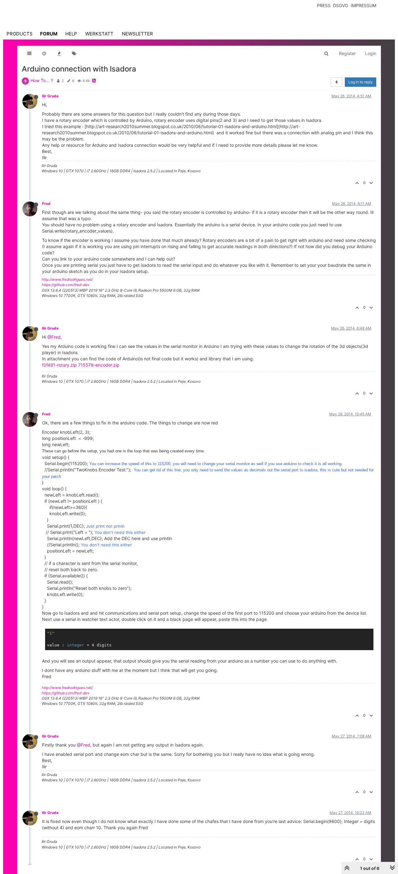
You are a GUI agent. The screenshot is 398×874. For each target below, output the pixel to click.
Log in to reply (360, 82)
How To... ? (41, 80)
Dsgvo (340, 5)
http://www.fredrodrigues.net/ (67, 279)
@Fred (54, 337)
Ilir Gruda (50, 96)
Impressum (363, 5)
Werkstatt (99, 34)
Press (324, 5)
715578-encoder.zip (98, 365)
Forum (49, 34)
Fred (46, 203)
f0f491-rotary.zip (59, 365)
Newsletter (137, 34)
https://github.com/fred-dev (66, 284)
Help (71, 34)
